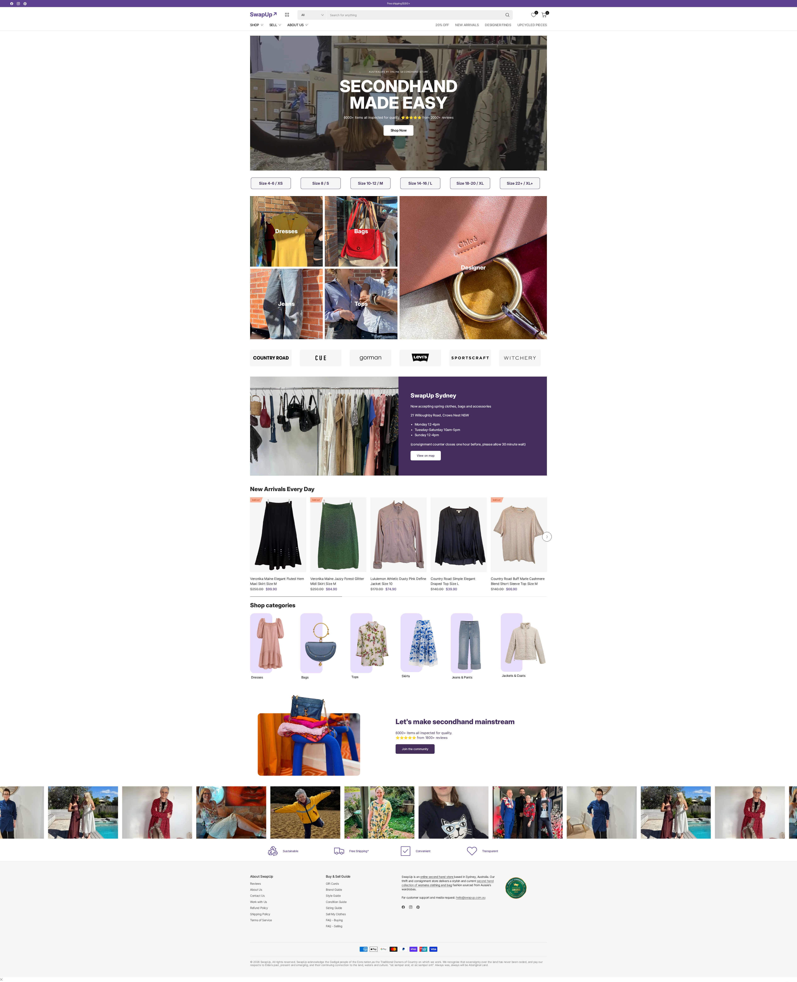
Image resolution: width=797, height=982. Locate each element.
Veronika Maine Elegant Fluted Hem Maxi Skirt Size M (277, 581)
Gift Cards (332, 883)
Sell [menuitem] (273, 25)
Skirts (406, 676)
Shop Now (398, 130)
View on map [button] (426, 455)
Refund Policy (259, 908)
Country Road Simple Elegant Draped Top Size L (453, 581)
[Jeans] (286, 304)
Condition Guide (336, 902)
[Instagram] (18, 3)
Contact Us (257, 895)
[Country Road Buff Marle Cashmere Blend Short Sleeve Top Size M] (519, 534)
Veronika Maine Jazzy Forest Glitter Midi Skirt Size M (337, 581)
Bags (305, 677)
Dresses (257, 677)
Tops (354, 677)
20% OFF (442, 25)
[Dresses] (286, 231)
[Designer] (473, 267)
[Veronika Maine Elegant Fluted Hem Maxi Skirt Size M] (278, 534)
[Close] (1, 979)
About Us (256, 889)
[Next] (547, 537)
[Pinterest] (25, 3)
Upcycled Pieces (532, 25)
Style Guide (333, 895)
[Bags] (361, 231)
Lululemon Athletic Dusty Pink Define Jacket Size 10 (398, 581)
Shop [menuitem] (254, 25)
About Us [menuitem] (295, 25)
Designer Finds (498, 25)
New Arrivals (467, 25)
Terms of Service (261, 920)
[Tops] (361, 304)
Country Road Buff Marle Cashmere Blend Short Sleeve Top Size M (518, 581)
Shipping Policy (260, 914)
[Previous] (250, 537)
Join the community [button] (415, 749)
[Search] (507, 15)
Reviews (255, 883)
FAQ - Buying (334, 920)
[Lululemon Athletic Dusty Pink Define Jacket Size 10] (398, 534)
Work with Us (258, 902)
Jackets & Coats (513, 676)
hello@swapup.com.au (470, 897)
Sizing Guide (334, 908)
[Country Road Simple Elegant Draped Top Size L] (459, 534)
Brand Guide (334, 889)
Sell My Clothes (336, 914)
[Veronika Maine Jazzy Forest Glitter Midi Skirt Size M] (338, 534)
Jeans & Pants (462, 677)
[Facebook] (11, 3)
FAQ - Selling (334, 926)
